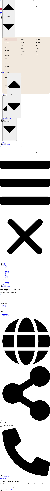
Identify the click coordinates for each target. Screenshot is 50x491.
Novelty (37, 45)
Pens (6, 39)
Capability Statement (6, 286)
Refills (37, 51)
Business (6, 44)
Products (4, 265)
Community (4, 280)
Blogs (3, 284)
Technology (7, 55)
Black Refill (38, 39)
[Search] (36, 153)
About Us (4, 264)
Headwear (7, 66)
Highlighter (38, 42)
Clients (3, 279)
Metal (22, 45)
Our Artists (4, 141)
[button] (25, 208)
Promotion (7, 52)
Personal (6, 60)
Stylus (22, 54)
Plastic (37, 48)
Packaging (7, 50)
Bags (6, 58)
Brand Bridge (9, 489)
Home (3, 263)
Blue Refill (22, 42)
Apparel (6, 69)
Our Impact (9, 141)
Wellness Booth (5, 285)
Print (6, 47)
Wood (37, 54)
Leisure (6, 63)
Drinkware (7, 42)
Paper (22, 48)
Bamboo (22, 39)
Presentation (23, 51)
